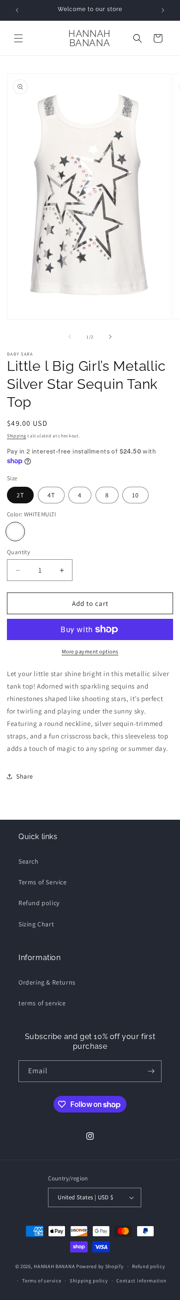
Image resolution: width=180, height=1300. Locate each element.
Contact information (141, 1280)
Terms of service (41, 1280)
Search (28, 861)
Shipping (16, 436)
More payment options (90, 651)
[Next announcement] (163, 10)
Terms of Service (42, 882)
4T (51, 495)
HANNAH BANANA (54, 1266)
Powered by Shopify (100, 1266)
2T (20, 495)
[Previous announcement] (17, 10)
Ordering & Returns (47, 982)
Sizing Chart (36, 924)
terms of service (42, 1003)
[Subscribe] (151, 1071)
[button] (18, 38)
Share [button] (24, 776)
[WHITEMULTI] (15, 531)
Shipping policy (89, 1280)
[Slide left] (70, 337)
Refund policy (39, 903)
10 (135, 495)
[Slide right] (110, 337)
